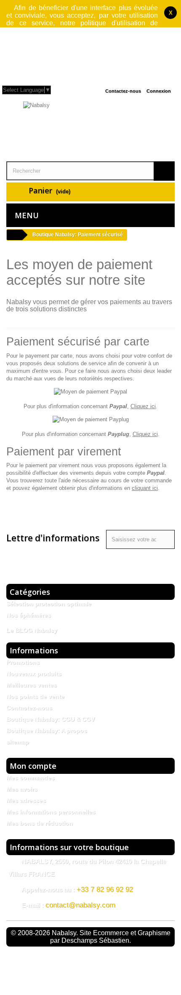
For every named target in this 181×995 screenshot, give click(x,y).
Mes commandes (30, 777)
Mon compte (33, 766)
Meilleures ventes (31, 685)
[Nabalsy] (90, 130)
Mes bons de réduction (39, 823)
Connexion (158, 91)
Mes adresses (26, 800)
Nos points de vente (35, 696)
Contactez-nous (123, 91)
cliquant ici (145, 488)
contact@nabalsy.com (80, 905)
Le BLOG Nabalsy (31, 630)
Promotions (23, 662)
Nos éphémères (28, 615)
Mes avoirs (21, 789)
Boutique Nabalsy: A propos (46, 730)
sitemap (17, 741)
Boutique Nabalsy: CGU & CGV (50, 719)
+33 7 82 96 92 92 (105, 889)
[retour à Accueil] (14, 235)
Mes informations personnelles (51, 811)
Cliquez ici (143, 406)
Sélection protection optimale (48, 603)
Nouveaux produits (33, 673)
